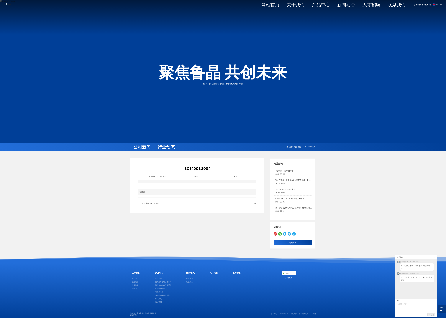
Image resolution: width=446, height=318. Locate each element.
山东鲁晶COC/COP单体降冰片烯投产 (289, 198)
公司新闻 (142, 146)
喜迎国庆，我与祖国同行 (285, 171)
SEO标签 (313, 314)
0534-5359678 (423, 4)
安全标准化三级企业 (151, 203)
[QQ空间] (289, 234)
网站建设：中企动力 (298, 314)
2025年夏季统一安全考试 (285, 189)
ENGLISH (438, 5)
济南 (306, 314)
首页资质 (297, 147)
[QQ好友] (284, 234)
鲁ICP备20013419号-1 (279, 314)
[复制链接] (294, 234)
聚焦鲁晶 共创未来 (223, 72)
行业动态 (166, 146)
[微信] (280, 234)
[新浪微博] (275, 234)
